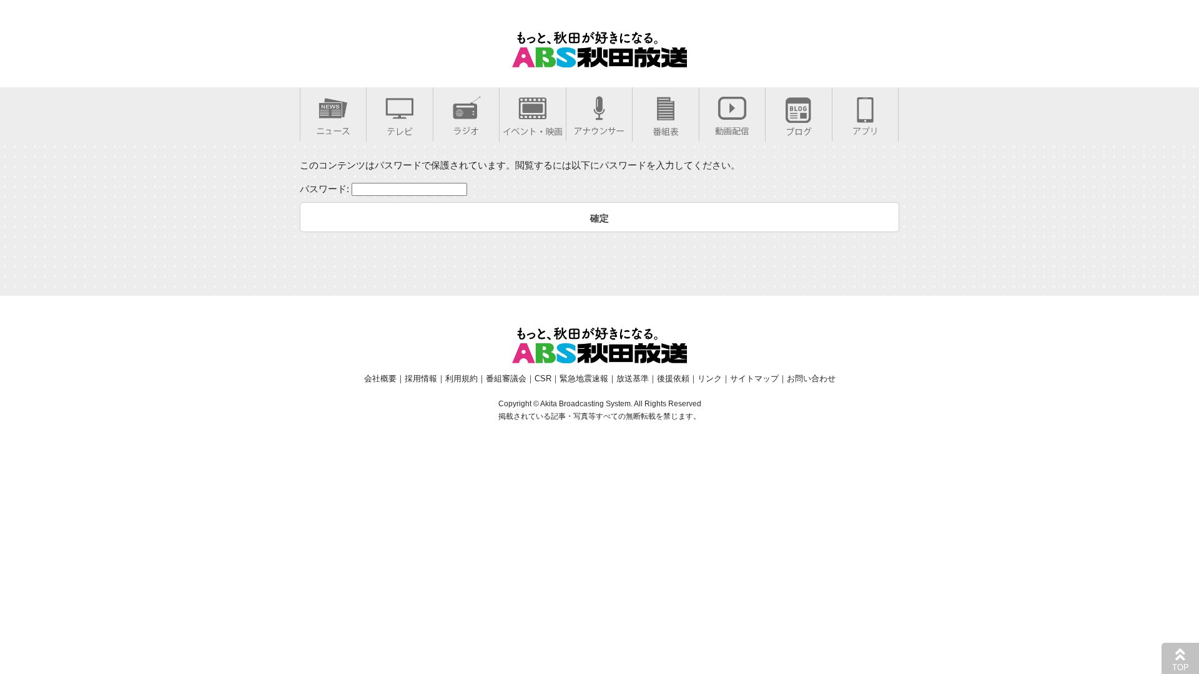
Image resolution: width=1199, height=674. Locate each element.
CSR (543, 378)
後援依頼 (673, 378)
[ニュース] (333, 128)
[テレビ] (400, 129)
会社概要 (380, 378)
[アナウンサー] (599, 128)
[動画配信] (732, 128)
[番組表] (666, 129)
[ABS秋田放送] (599, 59)
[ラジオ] (466, 128)
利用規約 (461, 378)
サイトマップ (754, 378)
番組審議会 (506, 378)
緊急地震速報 (584, 378)
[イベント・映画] (533, 129)
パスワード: (326, 188)
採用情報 (421, 378)
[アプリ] (865, 128)
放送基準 (632, 378)
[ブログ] (799, 129)
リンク (710, 378)
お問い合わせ (811, 378)
